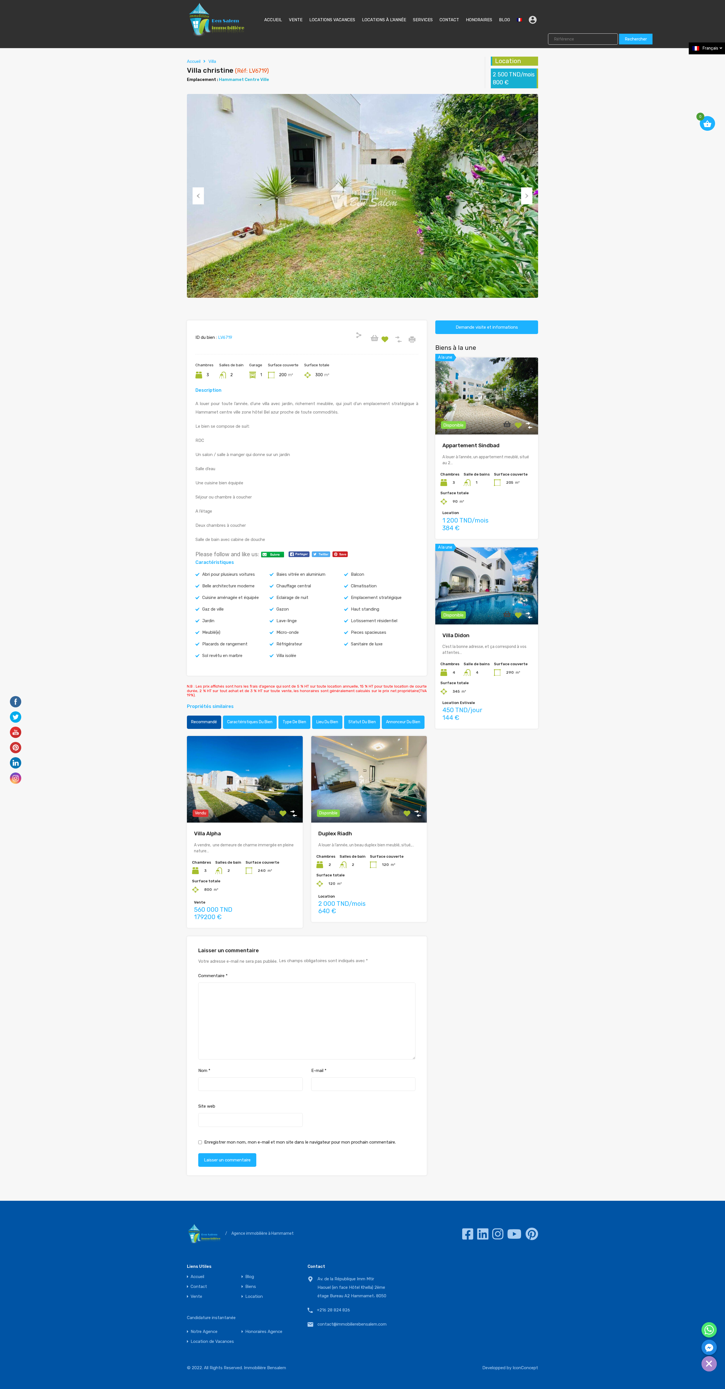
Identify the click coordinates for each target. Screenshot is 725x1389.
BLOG (504, 19)
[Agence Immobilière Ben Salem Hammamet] (216, 34)
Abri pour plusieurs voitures (228, 574)
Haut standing (365, 609)
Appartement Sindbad (471, 445)
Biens (250, 1287)
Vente (196, 1296)
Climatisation (364, 585)
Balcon (357, 574)
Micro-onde (287, 632)
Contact (199, 1287)
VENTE (295, 19)
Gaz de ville (213, 609)
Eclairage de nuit (292, 597)
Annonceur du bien (403, 722)
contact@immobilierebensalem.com (352, 1324)
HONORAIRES (479, 19)
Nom (204, 1070)
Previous (198, 195)
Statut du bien (362, 722)
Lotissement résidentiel (374, 620)
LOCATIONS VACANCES (332, 19)
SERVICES (423, 19)
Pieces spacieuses (368, 632)
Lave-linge (286, 620)
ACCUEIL (273, 19)
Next (526, 195)
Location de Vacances (212, 1341)
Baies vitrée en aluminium (300, 574)
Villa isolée (286, 655)
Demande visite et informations (487, 327)
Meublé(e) (211, 632)
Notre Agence (204, 1332)
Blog (249, 1277)
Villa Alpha (207, 833)
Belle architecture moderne (228, 585)
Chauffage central (293, 585)
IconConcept (525, 1367)
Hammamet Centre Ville (244, 79)
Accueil (194, 61)
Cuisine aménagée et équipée (230, 597)
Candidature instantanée (211, 1317)
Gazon (282, 609)
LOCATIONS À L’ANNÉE (384, 19)
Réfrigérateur (289, 644)
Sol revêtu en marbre (222, 655)
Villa (212, 61)
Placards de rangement (225, 644)
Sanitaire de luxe (367, 644)
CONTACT (449, 19)
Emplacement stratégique (376, 597)
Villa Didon (456, 635)
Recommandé (204, 722)
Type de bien (294, 722)
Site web (206, 1106)
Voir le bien (244, 805)
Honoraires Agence (263, 1332)
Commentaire (213, 975)
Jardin (208, 620)
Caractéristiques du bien (249, 722)
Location (254, 1296)
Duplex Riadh (335, 833)
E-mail (319, 1070)
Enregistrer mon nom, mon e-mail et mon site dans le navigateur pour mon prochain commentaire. (300, 1142)
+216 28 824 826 (333, 1310)
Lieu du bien (327, 722)
